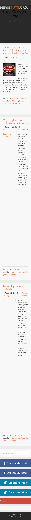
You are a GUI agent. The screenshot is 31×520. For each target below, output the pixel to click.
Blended (15, 101)
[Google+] (15, 501)
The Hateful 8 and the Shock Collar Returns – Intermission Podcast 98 (15, 50)
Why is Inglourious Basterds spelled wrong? (15, 122)
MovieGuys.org (21, 515)
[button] (15, 2)
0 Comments (23, 60)
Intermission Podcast (19, 98)
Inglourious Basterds (19, 272)
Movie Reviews (17, 435)
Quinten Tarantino (9, 275)
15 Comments (23, 130)
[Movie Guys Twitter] (15, 482)
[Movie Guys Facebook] (15, 463)
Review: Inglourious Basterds (13, 287)
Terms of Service (19, 517)
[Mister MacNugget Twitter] (15, 492)
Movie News (16, 269)
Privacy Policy (10, 517)
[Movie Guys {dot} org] (15, 8)
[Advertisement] (15, 33)
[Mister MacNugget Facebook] (15, 473)
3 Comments (23, 296)
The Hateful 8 (15, 103)
